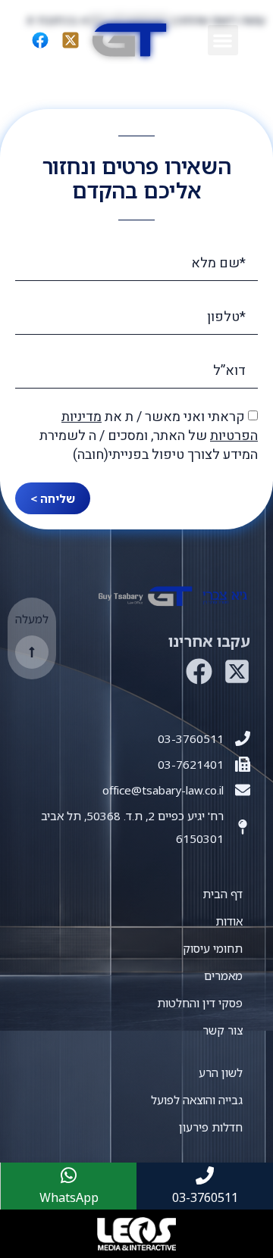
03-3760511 (191, 738)
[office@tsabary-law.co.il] (242, 790)
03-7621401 (191, 764)
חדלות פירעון (211, 1127)
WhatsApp (69, 1197)
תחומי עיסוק (213, 948)
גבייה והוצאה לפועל (197, 1099)
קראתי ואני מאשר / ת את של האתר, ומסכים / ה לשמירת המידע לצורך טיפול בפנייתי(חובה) (148, 436)
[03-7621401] (242, 764)
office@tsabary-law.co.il (163, 790)
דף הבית (222, 893)
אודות (229, 921)
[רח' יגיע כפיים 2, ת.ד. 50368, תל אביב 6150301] (242, 827)
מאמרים (223, 975)
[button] (223, 40)
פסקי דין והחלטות (200, 1002)
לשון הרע (221, 1072)
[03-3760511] (242, 738)
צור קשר (222, 1030)
